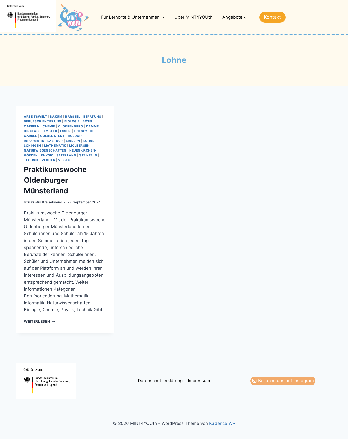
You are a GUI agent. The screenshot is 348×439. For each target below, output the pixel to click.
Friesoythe (84, 131)
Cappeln (31, 126)
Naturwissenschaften (45, 150)
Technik (31, 160)
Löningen (32, 145)
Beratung (92, 116)
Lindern (73, 141)
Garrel (30, 136)
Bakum (56, 116)
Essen (65, 131)
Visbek (64, 160)
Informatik (34, 141)
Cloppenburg (70, 126)
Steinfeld (88, 155)
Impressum (199, 380)
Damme (92, 126)
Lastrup (55, 141)
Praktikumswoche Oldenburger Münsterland (55, 180)
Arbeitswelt (35, 116)
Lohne (89, 141)
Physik (47, 155)
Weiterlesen (39, 321)
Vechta (48, 160)
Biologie (72, 121)
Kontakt (272, 17)
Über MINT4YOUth (193, 17)
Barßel (72, 116)
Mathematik (55, 145)
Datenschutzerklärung (160, 380)
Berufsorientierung (42, 121)
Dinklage (32, 131)
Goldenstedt (52, 136)
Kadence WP (222, 423)
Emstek (50, 131)
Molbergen (79, 145)
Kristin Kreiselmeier (46, 202)
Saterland (66, 155)
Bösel (88, 121)
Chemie (49, 126)
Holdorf (76, 136)
